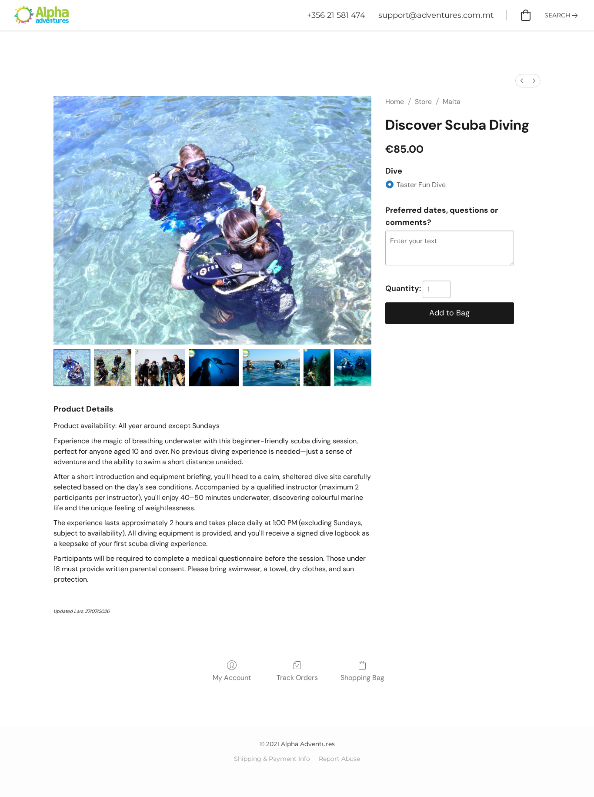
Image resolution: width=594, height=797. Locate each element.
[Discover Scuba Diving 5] (317, 367)
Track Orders (297, 677)
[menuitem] (522, 80)
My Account (232, 677)
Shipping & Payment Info (272, 759)
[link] (562, 15)
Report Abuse (339, 759)
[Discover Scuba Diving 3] (214, 367)
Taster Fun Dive (421, 184)
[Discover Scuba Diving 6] (352, 367)
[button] (41, 15)
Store (423, 101)
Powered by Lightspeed (297, 773)
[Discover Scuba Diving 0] (71, 367)
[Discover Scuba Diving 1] (112, 367)
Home (394, 101)
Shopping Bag (362, 677)
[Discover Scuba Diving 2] (160, 367)
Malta (452, 101)
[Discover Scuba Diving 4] (271, 367)
